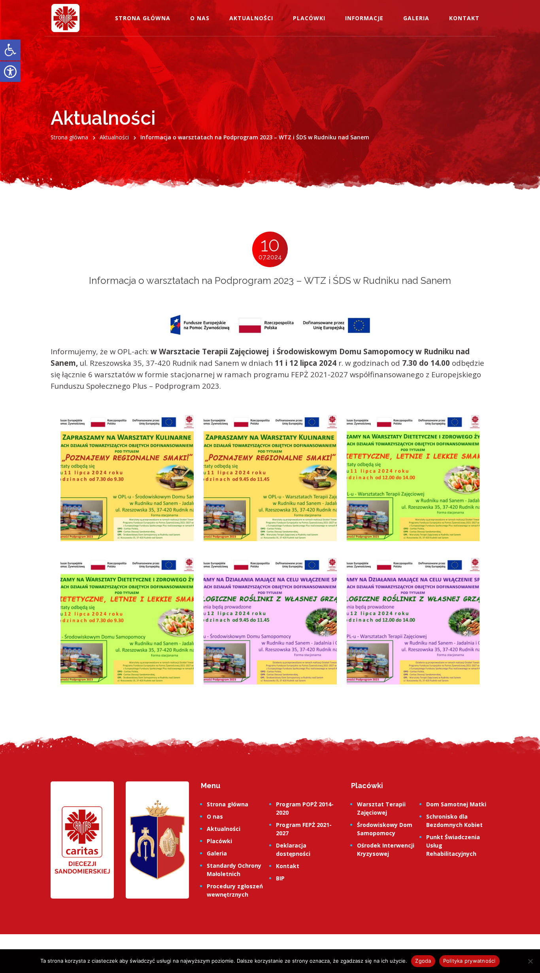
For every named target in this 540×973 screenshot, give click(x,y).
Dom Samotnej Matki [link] (456, 804)
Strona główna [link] (142, 18)
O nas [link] (200, 18)
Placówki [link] (309, 18)
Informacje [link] (364, 18)
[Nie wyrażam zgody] (530, 961)
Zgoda (423, 961)
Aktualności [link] (251, 18)
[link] (10, 50)
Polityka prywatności (469, 961)
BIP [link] (280, 878)
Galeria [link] (416, 18)
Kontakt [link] (464, 18)
